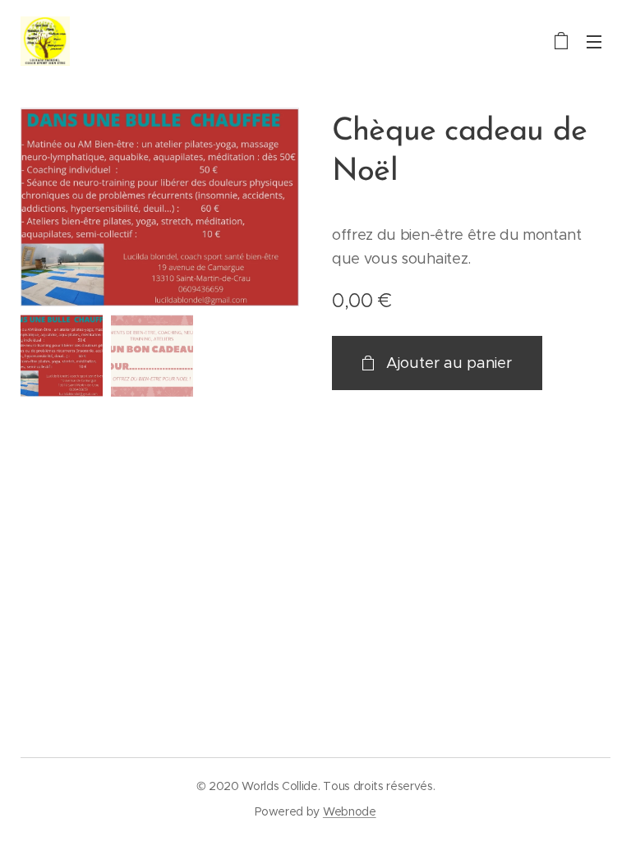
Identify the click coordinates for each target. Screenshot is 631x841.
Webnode (349, 811)
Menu (594, 41)
